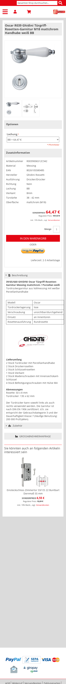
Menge (47, 229)
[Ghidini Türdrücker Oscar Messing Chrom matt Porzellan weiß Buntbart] (12, 108)
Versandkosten (54, 220)
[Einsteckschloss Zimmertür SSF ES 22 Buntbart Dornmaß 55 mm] (33, 471)
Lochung (12, 134)
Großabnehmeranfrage (35, 436)
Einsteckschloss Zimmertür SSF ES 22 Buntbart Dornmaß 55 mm (33, 491)
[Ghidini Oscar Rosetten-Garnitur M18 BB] (30, 108)
